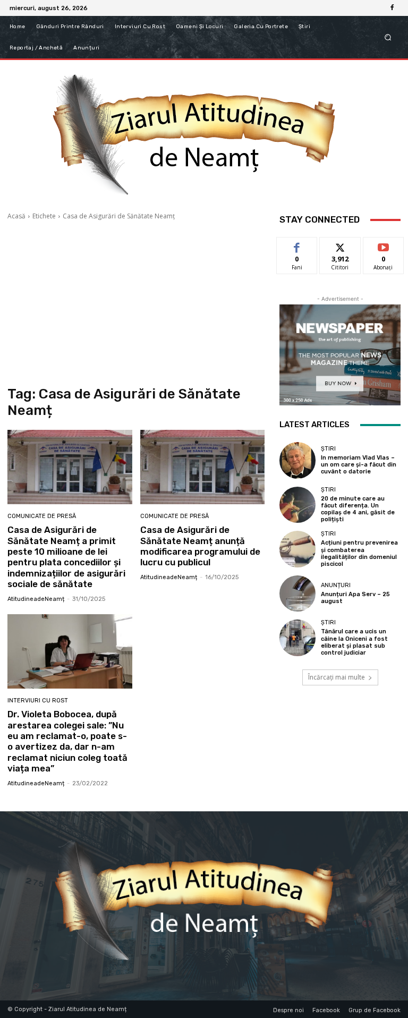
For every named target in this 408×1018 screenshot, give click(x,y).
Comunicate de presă (41, 516)
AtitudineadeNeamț (35, 599)
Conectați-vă (340, 249)
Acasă (16, 215)
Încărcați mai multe (336, 677)
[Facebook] (392, 8)
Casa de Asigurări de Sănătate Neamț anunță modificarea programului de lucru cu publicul (200, 545)
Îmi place (297, 245)
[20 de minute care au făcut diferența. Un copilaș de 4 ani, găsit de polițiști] (297, 505)
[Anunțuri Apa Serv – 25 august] (297, 593)
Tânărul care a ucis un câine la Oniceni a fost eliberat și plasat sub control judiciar (354, 642)
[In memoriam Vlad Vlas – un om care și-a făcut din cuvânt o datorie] (297, 460)
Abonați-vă (383, 245)
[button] (388, 37)
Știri (328, 449)
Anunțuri (336, 585)
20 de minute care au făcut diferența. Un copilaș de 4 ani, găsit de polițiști (358, 509)
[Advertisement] (136, 303)
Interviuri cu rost (37, 700)
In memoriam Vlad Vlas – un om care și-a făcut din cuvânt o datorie (358, 464)
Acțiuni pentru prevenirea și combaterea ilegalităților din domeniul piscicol (359, 553)
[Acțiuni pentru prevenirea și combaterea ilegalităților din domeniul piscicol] (297, 549)
